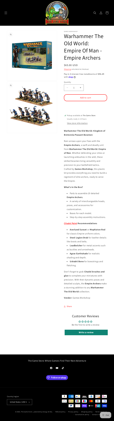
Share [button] (69, 306)
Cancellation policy (82, 414)
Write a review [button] (86, 332)
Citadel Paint (70, 223)
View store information (77, 123)
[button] (6, 13)
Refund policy (60, 412)
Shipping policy (87, 412)
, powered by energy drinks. (43, 412)
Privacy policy (73, 412)
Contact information (99, 414)
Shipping (67, 69)
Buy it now (85, 105)
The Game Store (26, 412)
